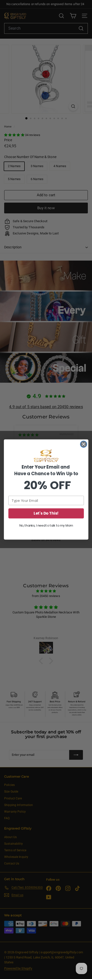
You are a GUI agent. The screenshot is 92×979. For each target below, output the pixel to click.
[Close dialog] (83, 444)
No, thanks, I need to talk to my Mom (46, 525)
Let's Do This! (46, 513)
